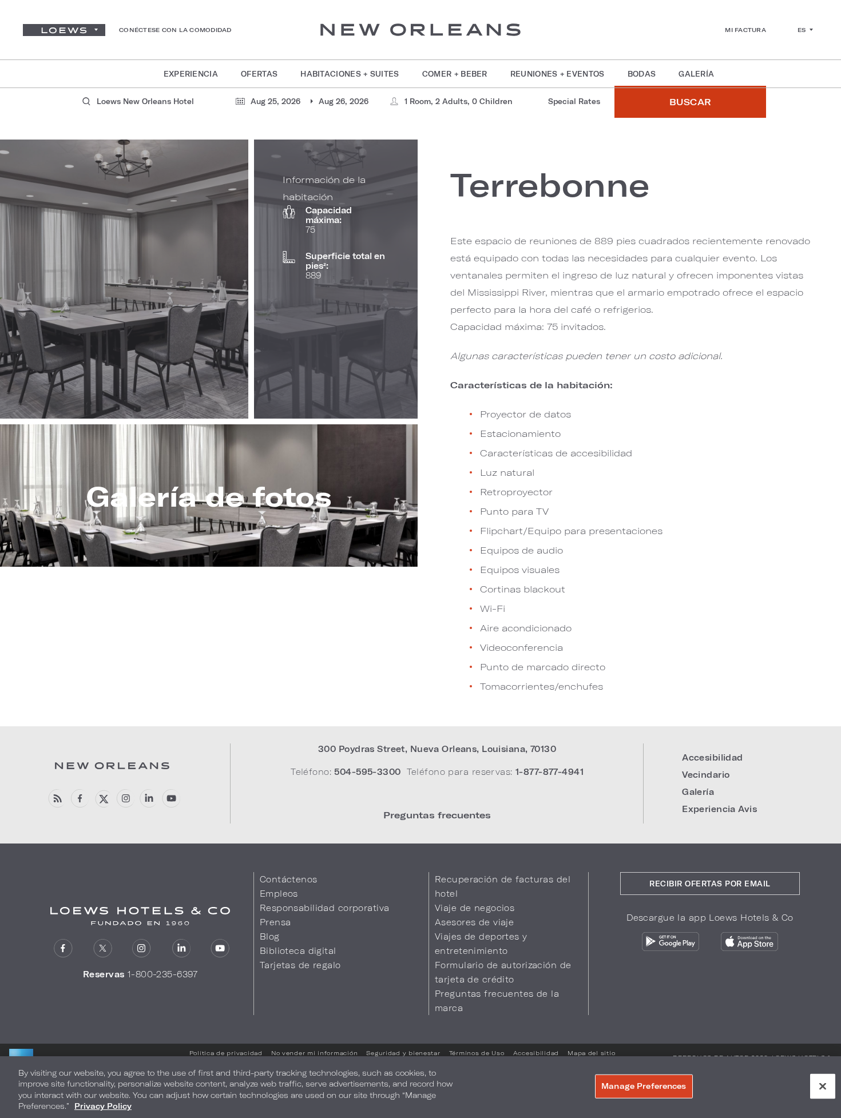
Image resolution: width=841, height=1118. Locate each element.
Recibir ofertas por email (710, 884)
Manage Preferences (643, 1086)
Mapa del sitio (591, 1052)
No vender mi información (314, 1052)
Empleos (279, 893)
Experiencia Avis (719, 809)
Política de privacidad (226, 1052)
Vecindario (705, 774)
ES (802, 29)
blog (56, 798)
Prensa (275, 922)
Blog (270, 936)
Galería (698, 792)
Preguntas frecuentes (437, 814)
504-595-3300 (367, 772)
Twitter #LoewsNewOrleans (102, 798)
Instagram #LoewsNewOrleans (125, 798)
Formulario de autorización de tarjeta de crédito (503, 972)
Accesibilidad (712, 757)
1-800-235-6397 (163, 974)
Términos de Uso (477, 1052)
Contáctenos (289, 879)
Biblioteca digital (298, 951)
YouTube (170, 798)
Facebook (79, 798)
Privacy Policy (103, 1106)
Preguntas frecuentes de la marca (497, 1001)
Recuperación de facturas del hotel (502, 886)
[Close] (822, 1086)
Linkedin (147, 798)
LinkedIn (181, 948)
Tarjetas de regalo (300, 965)
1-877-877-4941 (549, 772)
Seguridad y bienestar (403, 1052)
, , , (437, 749)
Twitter (102, 948)
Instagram (141, 948)
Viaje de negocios (474, 908)
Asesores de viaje (474, 922)
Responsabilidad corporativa (325, 908)
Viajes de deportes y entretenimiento (481, 944)
